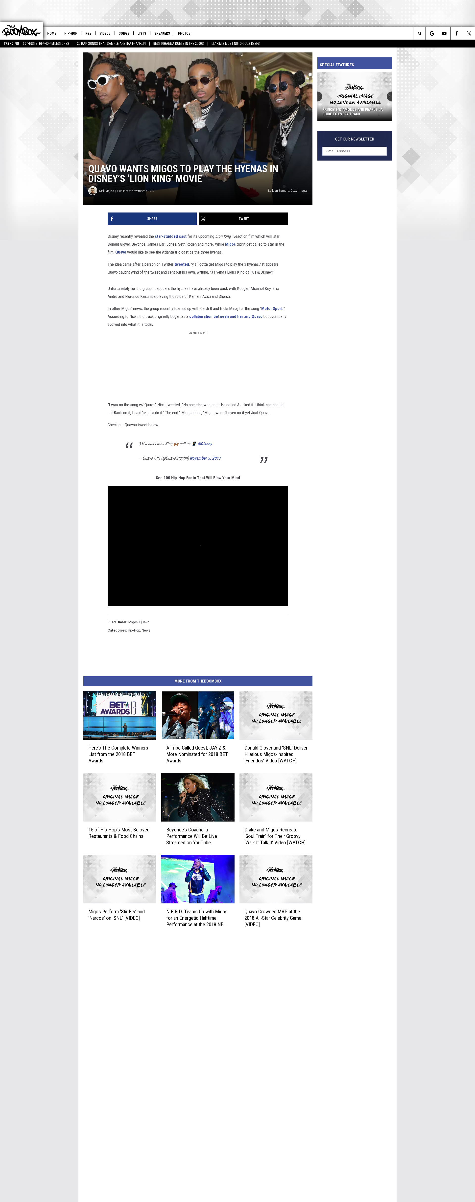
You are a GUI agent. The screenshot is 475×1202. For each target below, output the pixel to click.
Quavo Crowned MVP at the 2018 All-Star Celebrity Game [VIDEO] (272, 917)
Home (51, 33)
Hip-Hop (70, 33)
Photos (184, 33)
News (146, 630)
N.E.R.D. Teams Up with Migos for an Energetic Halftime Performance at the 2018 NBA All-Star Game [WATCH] (197, 917)
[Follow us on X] (469, 33)
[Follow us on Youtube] (444, 33)
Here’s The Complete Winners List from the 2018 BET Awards (118, 754)
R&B (88, 33)
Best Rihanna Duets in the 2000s (178, 44)
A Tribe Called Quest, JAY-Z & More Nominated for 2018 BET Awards (197, 754)
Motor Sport (272, 308)
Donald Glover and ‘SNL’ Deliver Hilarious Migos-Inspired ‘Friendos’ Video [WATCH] (276, 754)
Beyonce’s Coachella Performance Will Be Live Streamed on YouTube (191, 835)
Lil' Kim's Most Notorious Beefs (236, 44)
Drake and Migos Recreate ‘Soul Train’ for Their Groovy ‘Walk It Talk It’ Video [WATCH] (275, 835)
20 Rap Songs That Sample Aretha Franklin (111, 44)
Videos (105, 33)
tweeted (181, 264)
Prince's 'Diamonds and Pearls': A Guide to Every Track (352, 111)
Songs (124, 33)
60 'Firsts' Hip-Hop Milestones (46, 44)
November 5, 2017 (205, 458)
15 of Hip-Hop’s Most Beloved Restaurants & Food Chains (118, 832)
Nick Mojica (106, 191)
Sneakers (162, 33)
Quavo (120, 252)
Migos (230, 244)
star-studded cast (171, 236)
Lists (142, 33)
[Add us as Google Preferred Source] (432, 33)
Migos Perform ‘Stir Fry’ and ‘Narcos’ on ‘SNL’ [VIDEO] (116, 914)
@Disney (204, 443)
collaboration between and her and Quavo (225, 316)
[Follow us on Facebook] (457, 33)
